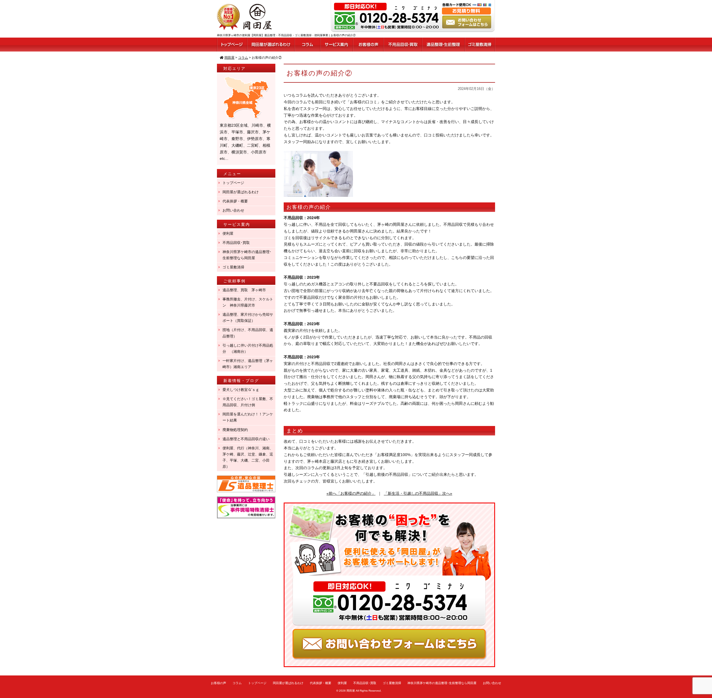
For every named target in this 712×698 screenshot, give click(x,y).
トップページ (233, 183)
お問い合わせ (233, 210)
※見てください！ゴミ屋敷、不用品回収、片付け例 (247, 402)
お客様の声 (218, 683)
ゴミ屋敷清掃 (233, 267)
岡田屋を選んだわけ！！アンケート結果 (247, 417)
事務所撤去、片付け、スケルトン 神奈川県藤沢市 (247, 302)
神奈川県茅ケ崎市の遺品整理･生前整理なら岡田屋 (246, 255)
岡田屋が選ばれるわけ (240, 192)
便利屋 (227, 233)
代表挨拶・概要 (235, 201)
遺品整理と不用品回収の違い (246, 439)
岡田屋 (351, 690)
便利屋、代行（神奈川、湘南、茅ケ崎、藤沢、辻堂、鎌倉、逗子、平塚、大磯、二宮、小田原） (247, 457)
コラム (237, 683)
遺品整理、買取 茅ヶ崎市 (244, 290)
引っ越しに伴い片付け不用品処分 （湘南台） (247, 348)
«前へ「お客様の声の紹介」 (351, 493)
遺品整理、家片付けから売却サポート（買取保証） (247, 317)
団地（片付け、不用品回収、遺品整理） (247, 333)
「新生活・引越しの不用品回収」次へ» (418, 493)
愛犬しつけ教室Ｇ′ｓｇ (242, 390)
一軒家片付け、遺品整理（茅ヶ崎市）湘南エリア (247, 364)
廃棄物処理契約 (236, 430)
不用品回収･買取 (236, 243)
